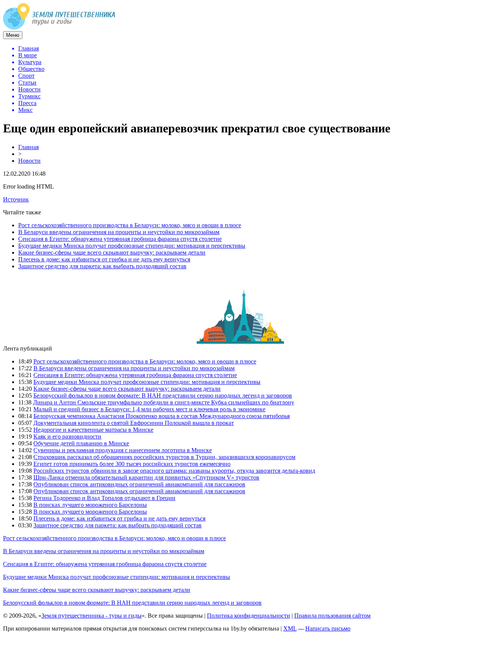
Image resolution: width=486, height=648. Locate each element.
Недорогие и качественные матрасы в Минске (93, 429)
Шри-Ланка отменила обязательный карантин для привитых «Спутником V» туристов (146, 477)
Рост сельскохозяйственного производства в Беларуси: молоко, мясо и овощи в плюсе (129, 225)
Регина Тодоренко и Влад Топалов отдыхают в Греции (104, 498)
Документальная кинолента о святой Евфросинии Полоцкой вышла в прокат (133, 423)
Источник (16, 199)
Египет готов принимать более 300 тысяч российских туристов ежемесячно (131, 464)
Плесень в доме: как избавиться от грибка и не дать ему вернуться (104, 259)
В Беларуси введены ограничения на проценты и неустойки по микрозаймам (118, 232)
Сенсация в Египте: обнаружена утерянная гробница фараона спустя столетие (120, 239)
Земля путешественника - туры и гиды (91, 615)
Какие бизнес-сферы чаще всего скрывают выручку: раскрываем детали (111, 252)
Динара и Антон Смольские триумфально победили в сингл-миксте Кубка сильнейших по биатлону (163, 402)
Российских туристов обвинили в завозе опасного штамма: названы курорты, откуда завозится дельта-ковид (174, 470)
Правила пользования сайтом (332, 615)
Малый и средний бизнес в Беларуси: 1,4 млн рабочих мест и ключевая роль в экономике (149, 409)
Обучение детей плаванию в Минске (81, 443)
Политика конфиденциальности (248, 615)
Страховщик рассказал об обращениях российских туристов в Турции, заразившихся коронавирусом (164, 457)
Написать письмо (327, 628)
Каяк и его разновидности (67, 436)
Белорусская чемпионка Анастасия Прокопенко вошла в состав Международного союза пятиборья (161, 416)
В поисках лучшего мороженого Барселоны (90, 505)
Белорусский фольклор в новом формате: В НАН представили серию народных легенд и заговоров (162, 395)
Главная (28, 147)
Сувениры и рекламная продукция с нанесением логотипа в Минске (122, 450)
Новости (29, 160)
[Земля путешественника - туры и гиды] (59, 27)
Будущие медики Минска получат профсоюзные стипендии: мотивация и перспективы (131, 245)
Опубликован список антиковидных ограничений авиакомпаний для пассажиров (139, 484)
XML (290, 628)
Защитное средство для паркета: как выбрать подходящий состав (102, 266)
